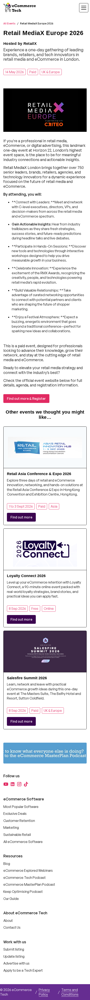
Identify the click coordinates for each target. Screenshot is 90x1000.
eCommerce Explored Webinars (28, 870)
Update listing (13, 956)
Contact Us (12, 927)
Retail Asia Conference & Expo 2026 (39, 474)
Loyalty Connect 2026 (26, 576)
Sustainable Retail (17, 835)
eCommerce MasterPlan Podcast (29, 884)
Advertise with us (16, 963)
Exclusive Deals (15, 813)
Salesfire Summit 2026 (27, 678)
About (8, 920)
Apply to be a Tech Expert (23, 970)
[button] (81, 7)
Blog (6, 864)
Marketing (11, 827)
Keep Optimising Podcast (23, 891)
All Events (9, 23)
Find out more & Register (26, 398)
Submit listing (13, 949)
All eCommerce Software (23, 842)
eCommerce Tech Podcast (24, 877)
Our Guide (11, 899)
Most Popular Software (21, 807)
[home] (20, 8)
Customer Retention (19, 821)
